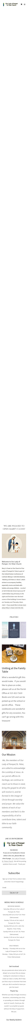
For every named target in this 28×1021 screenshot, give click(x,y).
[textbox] (14, 886)
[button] (24, 4)
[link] (10, 4)
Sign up (14, 892)
